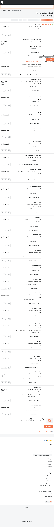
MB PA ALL (38, 24)
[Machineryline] (2, 10)
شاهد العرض (48, 426)
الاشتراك (50, 59)
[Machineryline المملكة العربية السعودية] (44, 2)
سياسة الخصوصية (38, 61)
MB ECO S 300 (37, 202)
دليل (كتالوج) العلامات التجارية (45, 485)
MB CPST (38, 95)
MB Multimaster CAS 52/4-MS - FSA (31, 64)
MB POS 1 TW (37, 234)
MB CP (39, 112)
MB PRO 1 (38, 217)
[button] (2, 2)
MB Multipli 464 (37, 279)
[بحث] (2, 6)
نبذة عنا (50, 447)
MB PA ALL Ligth (36, 308)
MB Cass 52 (37, 387)
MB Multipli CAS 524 (35, 405)
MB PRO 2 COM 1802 (35, 186)
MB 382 (39, 341)
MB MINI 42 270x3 (36, 79)
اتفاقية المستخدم (30, 61)
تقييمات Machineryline (47, 483)
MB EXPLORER (36, 265)
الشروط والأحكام (48, 475)
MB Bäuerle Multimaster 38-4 (33, 155)
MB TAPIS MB (37, 128)
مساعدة (50, 449)
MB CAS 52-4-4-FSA (35, 169)
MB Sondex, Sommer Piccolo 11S (32, 39)
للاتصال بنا (50, 451)
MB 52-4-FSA (37, 356)
